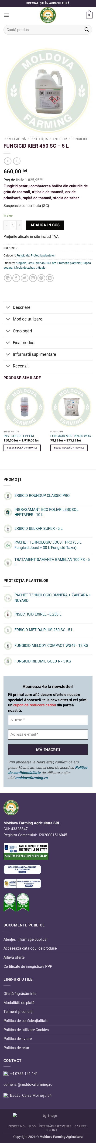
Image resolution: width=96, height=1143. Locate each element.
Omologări (22, 331)
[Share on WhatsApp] (8, 278)
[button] (6, 15)
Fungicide (80, 139)
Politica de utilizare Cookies (26, 1029)
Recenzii (20, 366)
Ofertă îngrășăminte (19, 993)
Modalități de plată (18, 1003)
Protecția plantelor (49, 139)
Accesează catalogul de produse (30, 948)
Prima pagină (14, 139)
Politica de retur (16, 1048)
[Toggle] (8, 308)
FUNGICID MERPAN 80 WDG (70, 436)
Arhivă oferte (13, 957)
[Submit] (87, 29)
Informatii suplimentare (34, 354)
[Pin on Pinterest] (41, 278)
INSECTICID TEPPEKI (18, 436)
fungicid (21, 263)
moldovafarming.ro (31, 778)
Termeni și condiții (18, 1011)
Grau (31, 263)
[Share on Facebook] (16, 278)
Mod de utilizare (27, 319)
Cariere (80, 1126)
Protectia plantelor (69, 263)
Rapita (86, 263)
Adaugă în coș (45, 225)
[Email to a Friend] (33, 278)
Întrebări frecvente (55, 1126)
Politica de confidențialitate (25, 1020)
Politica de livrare (17, 1038)
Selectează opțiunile (22, 447)
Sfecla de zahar (24, 267)
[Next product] (7, 161)
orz (54, 263)
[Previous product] (16, 161)
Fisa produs (23, 342)
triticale (40, 267)
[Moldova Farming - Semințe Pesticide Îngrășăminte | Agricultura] (48, 15)
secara (8, 267)
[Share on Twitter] (24, 278)
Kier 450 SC (43, 263)
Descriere (22, 307)
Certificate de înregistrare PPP (27, 966)
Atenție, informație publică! (25, 939)
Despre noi (16, 1126)
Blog (32, 1126)
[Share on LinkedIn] (50, 278)
